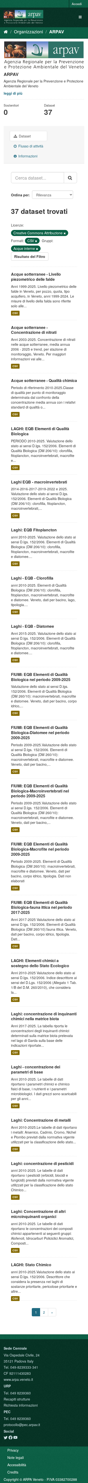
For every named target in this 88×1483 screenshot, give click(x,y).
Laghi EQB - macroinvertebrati (39, 482)
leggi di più (13, 93)
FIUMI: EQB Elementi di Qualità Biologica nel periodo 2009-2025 (40, 677)
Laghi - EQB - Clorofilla (32, 578)
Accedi (77, 3)
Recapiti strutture (17, 1399)
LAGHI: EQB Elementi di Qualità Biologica (40, 431)
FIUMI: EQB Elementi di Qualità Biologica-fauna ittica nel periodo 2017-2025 (41, 907)
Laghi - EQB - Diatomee (32, 626)
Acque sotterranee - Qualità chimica (44, 380)
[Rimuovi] (65, 233)
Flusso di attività (30, 146)
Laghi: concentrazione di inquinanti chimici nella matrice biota (44, 1016)
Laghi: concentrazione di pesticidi (42, 1163)
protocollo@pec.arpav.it (22, 1424)
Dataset (24, 136)
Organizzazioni (28, 31)
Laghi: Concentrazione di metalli (41, 1120)
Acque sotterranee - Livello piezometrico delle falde (36, 276)
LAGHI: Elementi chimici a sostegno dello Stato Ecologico (40, 963)
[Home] (6, 31)
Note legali (15, 1457)
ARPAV (56, 31)
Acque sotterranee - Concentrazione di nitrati (33, 330)
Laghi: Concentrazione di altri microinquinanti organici (38, 1214)
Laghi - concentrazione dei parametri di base (35, 1069)
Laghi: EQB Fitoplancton (34, 530)
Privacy (13, 1450)
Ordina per (20, 194)
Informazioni (27, 156)
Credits (12, 1472)
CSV (15, 313)
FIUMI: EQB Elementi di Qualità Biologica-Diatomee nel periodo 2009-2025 (40, 732)
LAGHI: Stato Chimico (31, 1264)
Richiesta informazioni (21, 1405)
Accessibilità (16, 1464)
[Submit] (70, 177)
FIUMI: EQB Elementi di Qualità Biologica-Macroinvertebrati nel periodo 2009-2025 (40, 791)
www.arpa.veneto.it (18, 1379)
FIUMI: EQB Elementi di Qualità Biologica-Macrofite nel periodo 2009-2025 (40, 849)
